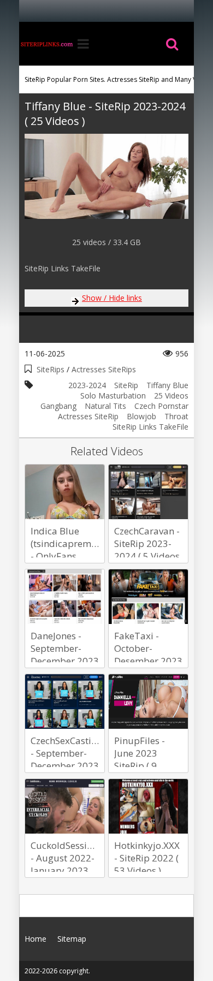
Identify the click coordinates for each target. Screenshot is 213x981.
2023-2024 (87, 385)
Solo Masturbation (113, 395)
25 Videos (171, 395)
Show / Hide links (112, 298)
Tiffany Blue (167, 385)
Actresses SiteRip (88, 416)
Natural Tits (105, 406)
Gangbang (58, 406)
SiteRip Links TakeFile (150, 426)
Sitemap (71, 939)
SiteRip (126, 385)
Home (46, 44)
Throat (176, 416)
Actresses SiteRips (104, 369)
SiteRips (50, 369)
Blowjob (141, 416)
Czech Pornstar (161, 406)
